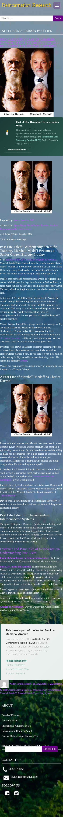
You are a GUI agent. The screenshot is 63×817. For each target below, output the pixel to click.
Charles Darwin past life (19, 690)
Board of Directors (11, 715)
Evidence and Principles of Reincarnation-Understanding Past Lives (30, 551)
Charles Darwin (7, 495)
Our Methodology (15, 664)
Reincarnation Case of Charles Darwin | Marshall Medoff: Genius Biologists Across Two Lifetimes (29, 43)
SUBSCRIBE (49, 749)
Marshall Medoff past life (30, 693)
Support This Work (15, 673)
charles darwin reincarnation (47, 690)
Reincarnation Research (26, 5)
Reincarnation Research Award (17, 731)
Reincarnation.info (16, 660)
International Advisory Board (16, 725)
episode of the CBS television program (31, 259)
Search (58, 18)
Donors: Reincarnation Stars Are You (20, 736)
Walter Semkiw (16, 683)
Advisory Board (10, 720)
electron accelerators (10, 338)
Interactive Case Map (17, 669)
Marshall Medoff (8, 693)
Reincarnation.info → (18, 149)
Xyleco (23, 360)
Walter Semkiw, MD (24, 220)
